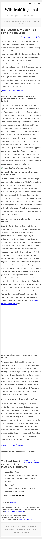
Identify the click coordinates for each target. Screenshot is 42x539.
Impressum (26, 532)
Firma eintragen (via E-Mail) (31, 37)
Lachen (34, 529)
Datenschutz (17, 532)
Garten (28, 529)
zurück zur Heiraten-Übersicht (12, 91)
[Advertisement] (21, 330)
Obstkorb (7, 21)
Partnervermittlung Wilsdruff (20, 526)
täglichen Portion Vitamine (14, 511)
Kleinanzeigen (9, 529)
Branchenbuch (26, 21)
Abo (30, 3)
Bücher (35, 21)
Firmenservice (20, 529)
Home (7, 526)
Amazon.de (19, 495)
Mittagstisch (15, 21)
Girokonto (33, 526)
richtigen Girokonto (25, 519)
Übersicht (12, 503)
